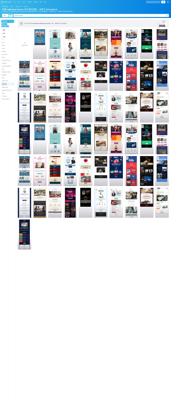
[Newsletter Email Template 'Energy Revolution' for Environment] (162, 76)
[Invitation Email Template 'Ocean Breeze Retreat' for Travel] (131, 107)
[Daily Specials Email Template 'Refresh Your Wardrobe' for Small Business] (70, 44)
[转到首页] (5, 2)
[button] (13, 30)
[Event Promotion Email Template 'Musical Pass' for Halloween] (70, 107)
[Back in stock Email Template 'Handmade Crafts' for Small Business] (101, 76)
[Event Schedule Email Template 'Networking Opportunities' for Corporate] (24, 139)
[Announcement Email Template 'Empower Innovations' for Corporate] (55, 44)
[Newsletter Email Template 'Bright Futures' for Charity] (131, 44)
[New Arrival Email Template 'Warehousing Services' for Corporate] (162, 44)
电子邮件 (10, 15)
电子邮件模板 (5, 6)
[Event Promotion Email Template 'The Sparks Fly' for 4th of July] (116, 76)
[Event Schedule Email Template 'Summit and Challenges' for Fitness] (116, 44)
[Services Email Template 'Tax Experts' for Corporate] (116, 107)
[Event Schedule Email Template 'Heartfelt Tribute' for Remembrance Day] (85, 76)
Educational (18, 6)
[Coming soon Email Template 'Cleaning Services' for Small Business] (101, 107)
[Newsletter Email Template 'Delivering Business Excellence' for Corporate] (70, 76)
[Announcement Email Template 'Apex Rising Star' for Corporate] (24, 107)
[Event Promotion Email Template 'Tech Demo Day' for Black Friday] (147, 44)
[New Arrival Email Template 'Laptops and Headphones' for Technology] (147, 76)
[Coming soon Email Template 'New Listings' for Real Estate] (40, 107)
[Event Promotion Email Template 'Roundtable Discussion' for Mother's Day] (40, 76)
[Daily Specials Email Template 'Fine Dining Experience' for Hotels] (55, 107)
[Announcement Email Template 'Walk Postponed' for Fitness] (40, 44)
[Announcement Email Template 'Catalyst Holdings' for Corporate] (85, 44)
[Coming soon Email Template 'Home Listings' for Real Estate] (162, 107)
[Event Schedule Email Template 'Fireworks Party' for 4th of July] (131, 76)
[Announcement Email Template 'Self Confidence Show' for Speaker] (85, 107)
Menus (11, 6)
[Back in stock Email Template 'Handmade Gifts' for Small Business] (101, 44)
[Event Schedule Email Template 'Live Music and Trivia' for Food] (55, 76)
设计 (5, 15)
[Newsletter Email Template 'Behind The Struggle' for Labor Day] (24, 76)
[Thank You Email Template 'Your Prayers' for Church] (147, 107)
